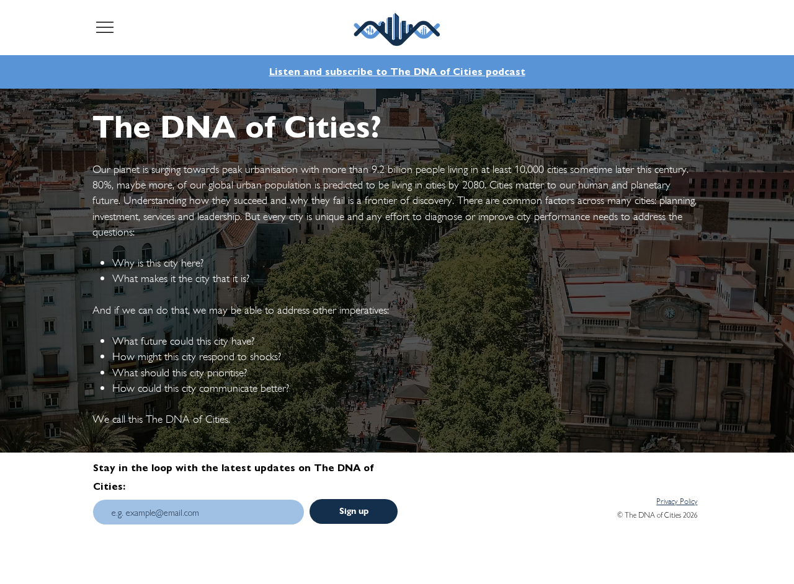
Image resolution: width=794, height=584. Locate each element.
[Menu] (104, 27)
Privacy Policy (676, 501)
